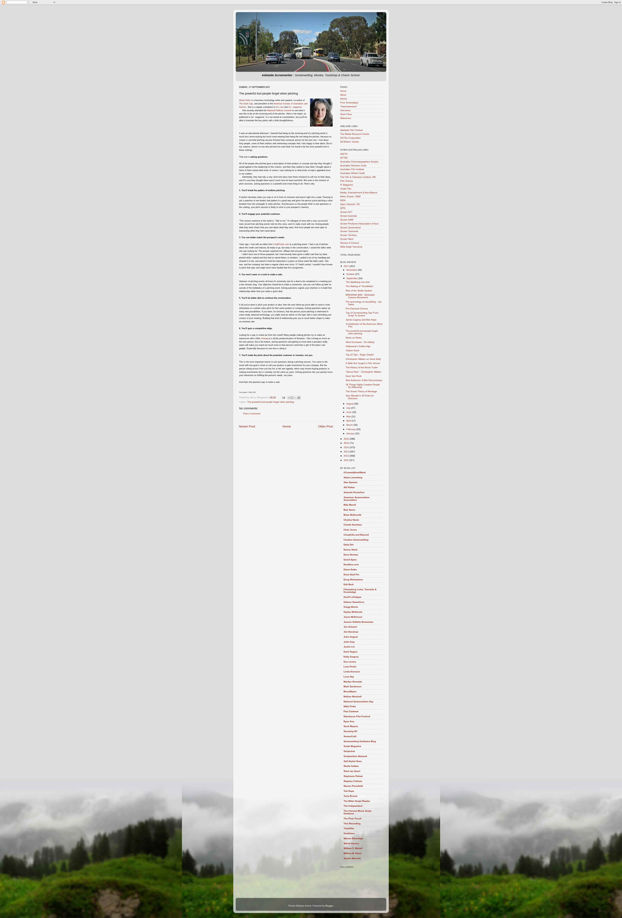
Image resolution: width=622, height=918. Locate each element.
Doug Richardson (353, 579)
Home (286, 426)
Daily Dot (349, 544)
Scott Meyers (351, 726)
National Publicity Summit (279, 110)
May (348, 416)
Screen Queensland (350, 227)
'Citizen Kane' (353, 350)
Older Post (325, 426)
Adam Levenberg (353, 477)
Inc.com (280, 107)
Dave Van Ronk (354, 376)
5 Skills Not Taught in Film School (363, 363)
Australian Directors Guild (353, 165)
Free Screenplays (349, 102)
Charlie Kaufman (353, 525)
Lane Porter (350, 666)
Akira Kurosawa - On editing (360, 342)
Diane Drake (350, 569)
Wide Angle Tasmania (351, 247)
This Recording (352, 823)
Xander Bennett (352, 858)
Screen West (346, 239)
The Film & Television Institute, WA (358, 177)
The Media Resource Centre (354, 134)
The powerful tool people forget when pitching (270, 402)
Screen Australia (348, 216)
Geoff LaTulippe (352, 597)
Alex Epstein (350, 482)
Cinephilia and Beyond (356, 535)
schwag (264, 338)
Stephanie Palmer (353, 776)
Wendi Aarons (351, 843)
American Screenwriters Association (357, 498)
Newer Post (247, 426)
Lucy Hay (349, 676)
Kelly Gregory (351, 657)
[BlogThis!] (292, 397)
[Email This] (289, 397)
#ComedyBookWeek (355, 472)
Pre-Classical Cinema (357, 308)
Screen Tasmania (349, 231)
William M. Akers (353, 853)
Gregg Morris (351, 607)
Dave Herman (351, 554)
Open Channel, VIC (350, 204)
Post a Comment (251, 413)
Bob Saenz (349, 510)
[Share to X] (296, 397)
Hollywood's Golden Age (358, 346)
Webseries (345, 118)
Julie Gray (349, 642)
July (348, 408)
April (348, 421)
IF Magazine (346, 185)
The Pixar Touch (353, 818)
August (350, 404)
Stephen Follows (353, 781)
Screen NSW (346, 220)
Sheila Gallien (351, 766)
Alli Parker (349, 487)
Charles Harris (351, 520)
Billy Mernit (350, 505)
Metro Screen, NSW (350, 196)
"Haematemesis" (348, 106)
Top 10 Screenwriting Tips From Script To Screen (362, 314)
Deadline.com (351, 564)
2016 (347, 439)
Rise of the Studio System (359, 290)
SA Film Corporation (350, 138)
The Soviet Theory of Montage (361, 391)
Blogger (329, 906)
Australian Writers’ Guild (352, 173)
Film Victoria (346, 181)
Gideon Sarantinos (354, 602)
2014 (347, 447)
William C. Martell (353, 848)
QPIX (343, 208)
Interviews (345, 110)
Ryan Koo (349, 721)
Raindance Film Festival (357, 716)
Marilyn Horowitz (353, 681)
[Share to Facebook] (299, 397)
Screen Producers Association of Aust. (359, 223)
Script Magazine (352, 746)
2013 (347, 451)
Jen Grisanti (350, 627)
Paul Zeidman (351, 711)
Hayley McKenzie (353, 612)
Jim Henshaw (351, 632)
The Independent (353, 806)
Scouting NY (350, 731)
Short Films (346, 114)
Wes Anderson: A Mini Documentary (364, 380)
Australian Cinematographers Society (359, 161)
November (352, 270)
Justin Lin (349, 647)
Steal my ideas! (352, 771)
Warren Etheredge (353, 838)
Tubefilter (349, 828)
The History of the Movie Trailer (362, 367)
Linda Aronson (352, 671)
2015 (347, 443)
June (349, 412)
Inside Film (345, 189)
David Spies (350, 560)
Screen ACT (346, 212)
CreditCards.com (281, 244)
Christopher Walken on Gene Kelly (363, 359)
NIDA (343, 200)
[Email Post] (283, 397)
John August (351, 637)
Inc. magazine (295, 107)
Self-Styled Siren (353, 761)
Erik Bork (349, 584)
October (350, 274)
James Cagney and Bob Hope (361, 320)
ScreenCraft (350, 736)
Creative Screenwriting (356, 540)
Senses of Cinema (349, 243)
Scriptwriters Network (355, 756)
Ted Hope (349, 791)
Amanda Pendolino (354, 492)
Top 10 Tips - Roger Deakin (360, 355)
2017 (347, 266)
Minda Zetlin (245, 100)
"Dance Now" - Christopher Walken (363, 372)
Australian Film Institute (352, 169)
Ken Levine (350, 662)
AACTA (343, 154)
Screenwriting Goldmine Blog (360, 741)
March (349, 425)
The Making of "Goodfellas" (360, 286)
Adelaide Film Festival (351, 130)
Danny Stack (350, 549)
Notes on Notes (354, 338)
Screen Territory (348, 235)
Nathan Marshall (353, 696)
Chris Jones (350, 530)
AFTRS (344, 158)
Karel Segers (350, 652)
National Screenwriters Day (358, 701)
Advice (343, 99)
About (343, 95)
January (350, 433)
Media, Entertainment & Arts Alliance (358, 192)
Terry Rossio (350, 796)
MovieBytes (350, 691)
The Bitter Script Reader (357, 801)
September (352, 278)
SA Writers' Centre (349, 142)
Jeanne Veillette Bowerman (358, 622)
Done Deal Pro (351, 574)
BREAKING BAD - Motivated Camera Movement (360, 296)
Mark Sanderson (353, 686)
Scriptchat (349, 751)
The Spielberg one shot (358, 282)
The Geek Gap (246, 103)
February (351, 429)
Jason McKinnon (353, 617)
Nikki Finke (350, 706)
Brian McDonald (352, 515)
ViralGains (349, 833)
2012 (347, 456)
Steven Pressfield (353, 786)
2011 (346, 460)
